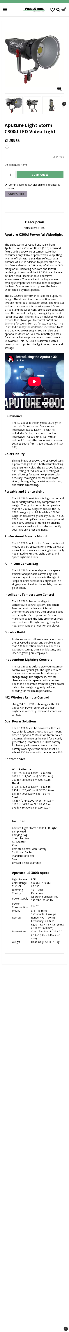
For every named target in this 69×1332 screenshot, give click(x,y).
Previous (8, 104)
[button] (52, 9)
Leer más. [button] (58, 156)
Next (64, 104)
